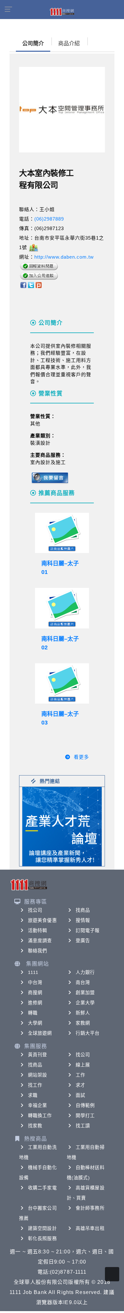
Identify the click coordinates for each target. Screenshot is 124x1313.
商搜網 (35, 992)
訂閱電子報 (88, 930)
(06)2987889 (49, 219)
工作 (80, 1075)
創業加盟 (85, 992)
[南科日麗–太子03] (62, 683)
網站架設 (37, 1075)
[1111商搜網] (62, 11)
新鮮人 (83, 1012)
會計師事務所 (90, 1208)
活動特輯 (37, 930)
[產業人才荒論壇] (62, 826)
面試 (80, 1095)
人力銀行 (85, 972)
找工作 (35, 1085)
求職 (33, 1095)
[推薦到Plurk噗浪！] (39, 284)
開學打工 (85, 1115)
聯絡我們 (37, 950)
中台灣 (35, 982)
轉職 (33, 1012)
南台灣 (83, 982)
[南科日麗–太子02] (62, 608)
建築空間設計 (42, 1228)
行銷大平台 (88, 1033)
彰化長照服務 (42, 1238)
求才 (80, 1085)
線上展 (83, 1064)
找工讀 (83, 1125)
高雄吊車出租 (90, 1228)
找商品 (83, 910)
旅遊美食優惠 (42, 920)
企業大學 (85, 1002)
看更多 (81, 757)
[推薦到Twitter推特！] (31, 284)
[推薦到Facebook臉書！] (23, 284)
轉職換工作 (40, 1115)
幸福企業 (37, 1105)
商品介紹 (69, 44)
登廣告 (83, 940)
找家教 (35, 1125)
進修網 (35, 1002)
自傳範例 (85, 1105)
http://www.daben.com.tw (64, 257)
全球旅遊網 (40, 1033)
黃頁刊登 (37, 1054)
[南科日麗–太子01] (62, 533)
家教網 (83, 1023)
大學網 (35, 1023)
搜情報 (83, 920)
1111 (33, 972)
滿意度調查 (40, 940)
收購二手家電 (42, 1187)
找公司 (35, 910)
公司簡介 (33, 44)
